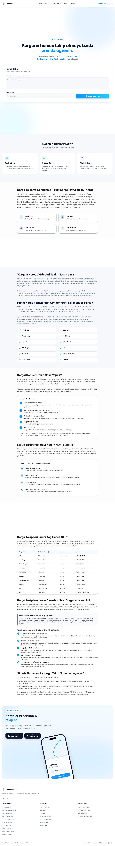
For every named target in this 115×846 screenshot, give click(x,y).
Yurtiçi (76, 56)
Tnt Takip (42, 813)
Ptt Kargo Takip (6, 807)
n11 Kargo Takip (82, 813)
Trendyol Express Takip (9, 810)
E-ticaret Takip (54, 3)
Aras (71, 56)
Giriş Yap (103, 3)
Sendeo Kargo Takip (46, 819)
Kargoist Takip (44, 822)
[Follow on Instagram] (8, 798)
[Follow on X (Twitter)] (3, 798)
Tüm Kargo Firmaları (8, 834)
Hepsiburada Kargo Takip (85, 816)
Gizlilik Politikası (87, 843)
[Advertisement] (57, 22)
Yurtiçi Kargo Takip (7, 816)
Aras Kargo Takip (7, 813)
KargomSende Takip (46, 816)
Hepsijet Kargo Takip (8, 831)
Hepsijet (62, 59)
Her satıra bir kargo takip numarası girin (17, 76)
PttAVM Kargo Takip (84, 807)
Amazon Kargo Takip (84, 810)
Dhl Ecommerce (43, 59)
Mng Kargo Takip (7, 822)
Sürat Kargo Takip (7, 828)
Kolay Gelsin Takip (45, 807)
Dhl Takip (42, 810)
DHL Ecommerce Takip (9, 819)
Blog (65, 3)
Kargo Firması (10, 92)
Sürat (56, 59)
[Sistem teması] (111, 3)
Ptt (51, 59)
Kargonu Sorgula (94, 96)
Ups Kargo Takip (7, 825)
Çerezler (110, 843)
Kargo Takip (42, 3)
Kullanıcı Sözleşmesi (100, 843)
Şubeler (73, 3)
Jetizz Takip (43, 825)
